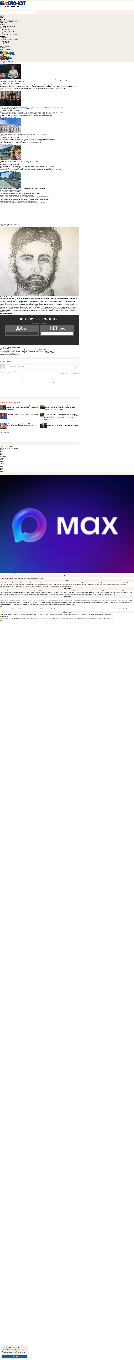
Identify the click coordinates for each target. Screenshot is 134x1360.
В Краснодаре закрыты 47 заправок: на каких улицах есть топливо (20, 193)
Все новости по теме (6, 83)
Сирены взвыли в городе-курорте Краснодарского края (88, 590)
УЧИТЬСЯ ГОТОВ (10, 54)
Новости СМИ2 (4, 432)
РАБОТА (11, 53)
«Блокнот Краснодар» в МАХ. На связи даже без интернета (14, 573)
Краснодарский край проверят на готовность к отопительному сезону (19, 614)
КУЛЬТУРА (3, 27)
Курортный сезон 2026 (6, 144)
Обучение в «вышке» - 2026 (8, 117)
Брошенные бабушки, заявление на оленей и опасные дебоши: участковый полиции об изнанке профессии (32, 85)
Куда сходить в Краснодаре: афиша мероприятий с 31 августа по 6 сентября (73, 584)
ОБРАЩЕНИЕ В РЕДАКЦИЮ (8, 34)
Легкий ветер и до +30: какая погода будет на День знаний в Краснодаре (20, 582)
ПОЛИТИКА (3, 38)
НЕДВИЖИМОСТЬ (5, 33)
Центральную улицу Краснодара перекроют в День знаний (38, 584)
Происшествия (4, 224)
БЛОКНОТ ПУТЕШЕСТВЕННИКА (10, 21)
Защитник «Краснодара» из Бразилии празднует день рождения (31, 594)
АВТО (1, 17)
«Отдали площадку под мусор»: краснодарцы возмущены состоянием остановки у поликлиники (37, 592)
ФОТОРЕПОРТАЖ (5, 46)
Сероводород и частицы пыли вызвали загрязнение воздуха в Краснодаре (20, 598)
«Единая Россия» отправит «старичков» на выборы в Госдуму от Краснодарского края (26, 115)
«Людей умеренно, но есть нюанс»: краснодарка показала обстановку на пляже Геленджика (27, 166)
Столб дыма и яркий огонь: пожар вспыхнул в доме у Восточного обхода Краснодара (81, 608)
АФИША (2, 19)
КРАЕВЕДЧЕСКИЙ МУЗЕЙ (8, 26)
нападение (16, 354)
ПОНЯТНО (15, 1356)
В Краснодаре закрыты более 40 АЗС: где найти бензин (16, 195)
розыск (10, 354)
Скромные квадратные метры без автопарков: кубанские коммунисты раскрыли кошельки (26, 113)
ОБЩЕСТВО (3, 36)
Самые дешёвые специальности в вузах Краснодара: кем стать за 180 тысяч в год (24, 141)
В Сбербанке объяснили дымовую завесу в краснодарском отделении (21, 351)
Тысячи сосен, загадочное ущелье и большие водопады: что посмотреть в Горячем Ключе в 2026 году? (31, 169)
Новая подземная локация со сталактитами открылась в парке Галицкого (52, 604)
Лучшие (9, 372)
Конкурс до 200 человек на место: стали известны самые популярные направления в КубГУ (27, 139)
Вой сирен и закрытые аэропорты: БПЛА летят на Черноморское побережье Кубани (23, 578)
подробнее (15, 448)
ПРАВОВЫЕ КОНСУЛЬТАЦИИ (9, 39)
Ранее (17, 372)
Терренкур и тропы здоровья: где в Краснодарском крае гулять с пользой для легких (82, 592)
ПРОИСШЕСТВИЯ (5, 41)
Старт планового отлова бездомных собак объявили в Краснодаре (100, 594)
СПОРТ (2, 44)
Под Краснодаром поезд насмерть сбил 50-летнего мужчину (18, 350)
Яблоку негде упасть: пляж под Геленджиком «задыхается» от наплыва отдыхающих (25, 168)
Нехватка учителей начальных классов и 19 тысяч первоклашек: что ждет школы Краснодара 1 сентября (53, 600)
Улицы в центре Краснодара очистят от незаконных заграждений (54, 614)
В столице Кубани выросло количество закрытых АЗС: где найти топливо (95, 602)
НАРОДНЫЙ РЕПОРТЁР (7, 31)
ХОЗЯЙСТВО (4, 48)
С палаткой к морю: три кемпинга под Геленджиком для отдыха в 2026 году (20, 590)
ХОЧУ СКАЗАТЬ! (5, 49)
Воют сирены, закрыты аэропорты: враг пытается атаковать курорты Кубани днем (60, 582)
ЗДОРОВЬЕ (3, 22)
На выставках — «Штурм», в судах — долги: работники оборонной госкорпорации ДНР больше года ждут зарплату (30, 608)
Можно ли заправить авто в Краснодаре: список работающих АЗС (28, 586)
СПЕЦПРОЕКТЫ (5, 43)
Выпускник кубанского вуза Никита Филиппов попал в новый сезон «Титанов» (57, 602)
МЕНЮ (2, 16)
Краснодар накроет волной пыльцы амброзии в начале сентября (56, 590)
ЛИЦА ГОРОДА (4, 29)
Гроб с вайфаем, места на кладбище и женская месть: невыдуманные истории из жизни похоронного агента (32, 88)
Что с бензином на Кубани (8, 171)
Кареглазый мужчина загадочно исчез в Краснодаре (59, 586)
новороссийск (4, 354)
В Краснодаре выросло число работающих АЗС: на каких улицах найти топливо (24, 196)
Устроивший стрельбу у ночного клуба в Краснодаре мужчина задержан (21, 353)
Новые (2, 372)
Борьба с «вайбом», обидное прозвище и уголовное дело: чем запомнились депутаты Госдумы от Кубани (31, 112)
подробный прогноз (5, 448)
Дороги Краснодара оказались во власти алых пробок (54, 598)
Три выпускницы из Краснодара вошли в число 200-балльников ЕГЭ (20, 142)
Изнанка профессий (6, 63)
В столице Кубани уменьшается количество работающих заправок (66, 594)
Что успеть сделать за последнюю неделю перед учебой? (100, 618)
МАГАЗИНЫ (9, 61)
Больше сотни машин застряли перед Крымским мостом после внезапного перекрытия (103, 582)
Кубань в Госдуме (5, 90)
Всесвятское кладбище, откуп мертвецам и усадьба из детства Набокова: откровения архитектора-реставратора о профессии (38, 86)
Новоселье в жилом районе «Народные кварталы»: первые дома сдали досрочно (100, 600)
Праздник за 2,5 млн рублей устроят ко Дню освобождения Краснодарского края (92, 614)
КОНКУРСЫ (3, 24)
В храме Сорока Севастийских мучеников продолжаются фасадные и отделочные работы (91, 598)
